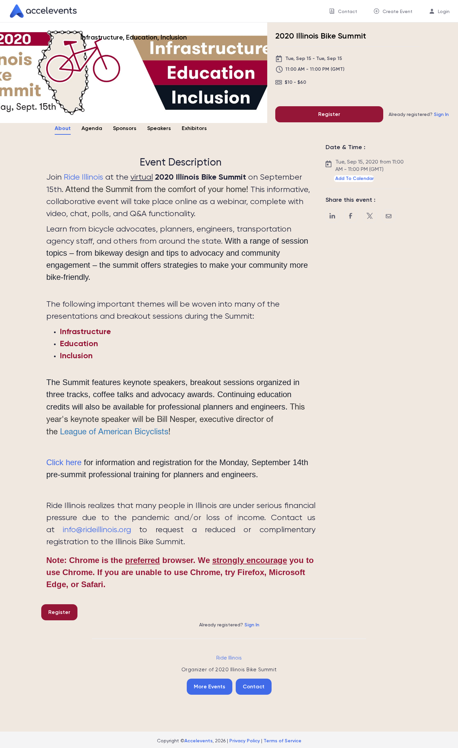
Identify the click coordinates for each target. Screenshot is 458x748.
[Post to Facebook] (351, 216)
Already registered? (419, 114)
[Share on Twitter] (370, 216)
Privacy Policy (244, 741)
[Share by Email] (388, 216)
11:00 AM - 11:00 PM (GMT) (314, 69)
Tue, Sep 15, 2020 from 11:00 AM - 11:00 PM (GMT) (369, 165)
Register (329, 114)
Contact (254, 686)
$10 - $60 (295, 82)
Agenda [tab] (91, 128)
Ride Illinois (83, 177)
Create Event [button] (397, 11)
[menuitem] (343, 11)
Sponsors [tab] (124, 128)
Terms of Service (282, 741)
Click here (63, 462)
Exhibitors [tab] (194, 128)
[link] (40, 11)
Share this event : (351, 199)
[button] (354, 178)
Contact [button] (347, 11)
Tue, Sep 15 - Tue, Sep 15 (313, 58)
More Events (209, 686)
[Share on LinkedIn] (332, 216)
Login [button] (444, 11)
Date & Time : (345, 147)
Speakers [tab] (159, 128)
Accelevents (198, 741)
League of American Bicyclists (114, 431)
